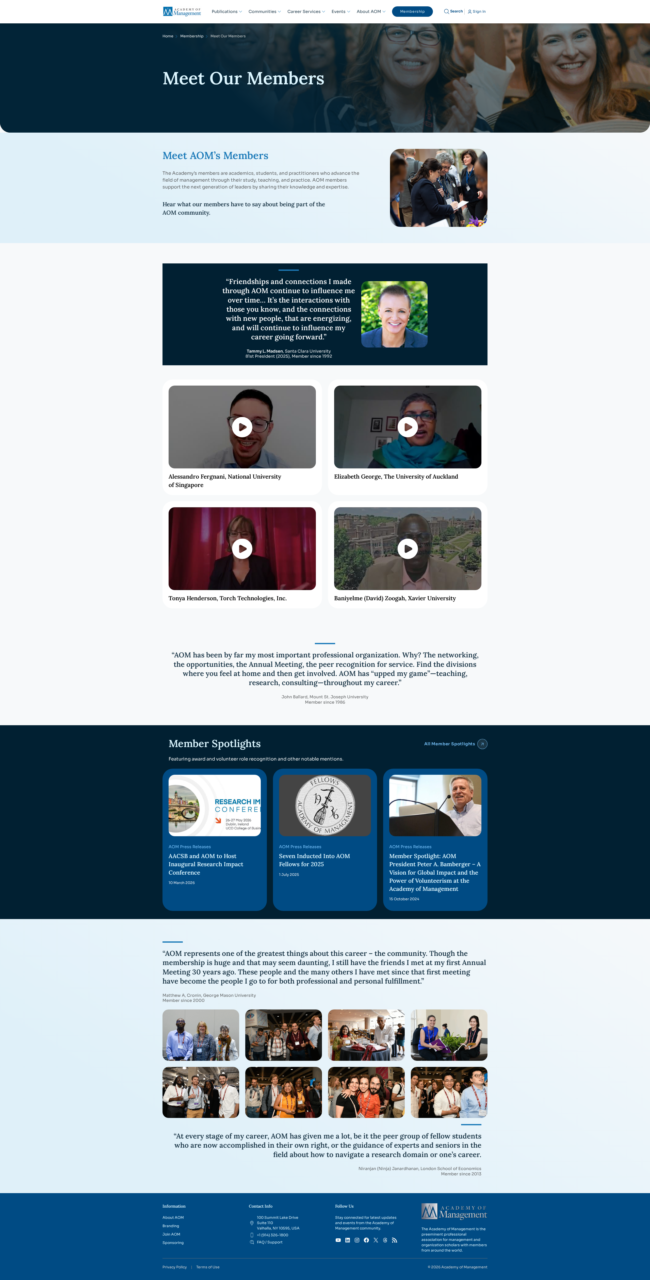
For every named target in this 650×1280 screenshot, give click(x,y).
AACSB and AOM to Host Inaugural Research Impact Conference (206, 864)
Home (167, 36)
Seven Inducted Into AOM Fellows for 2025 (314, 860)
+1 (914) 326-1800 (272, 1235)
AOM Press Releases (190, 846)
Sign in (479, 11)
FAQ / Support (270, 1242)
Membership (192, 36)
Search (456, 11)
